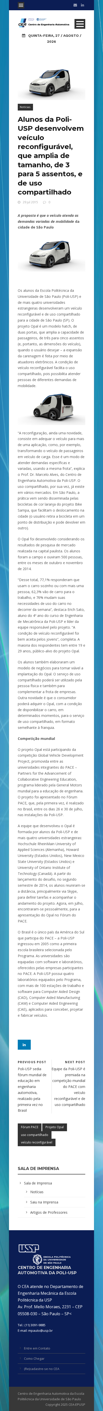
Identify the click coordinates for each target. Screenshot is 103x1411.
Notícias (25, 107)
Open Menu (21, 5)
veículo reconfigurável (36, 1142)
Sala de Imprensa (38, 1183)
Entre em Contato (37, 1348)
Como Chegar (34, 1358)
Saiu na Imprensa (44, 1202)
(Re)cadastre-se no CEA (41, 1368)
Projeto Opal (55, 1127)
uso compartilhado (34, 1135)
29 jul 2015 (30, 202)
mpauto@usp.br (40, 1330)
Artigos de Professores (49, 1212)
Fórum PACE (29, 1127)
